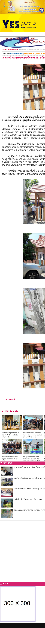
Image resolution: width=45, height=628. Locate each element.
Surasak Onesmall (16, 53)
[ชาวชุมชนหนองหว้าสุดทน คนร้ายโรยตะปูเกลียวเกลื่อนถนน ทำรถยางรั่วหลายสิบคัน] (33, 454)
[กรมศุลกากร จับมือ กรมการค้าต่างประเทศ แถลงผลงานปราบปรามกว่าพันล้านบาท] (33, 430)
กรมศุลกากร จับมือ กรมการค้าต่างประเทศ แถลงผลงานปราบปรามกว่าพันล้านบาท (32, 435)
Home (5, 50)
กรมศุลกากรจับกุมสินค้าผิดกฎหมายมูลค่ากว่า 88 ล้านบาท (10, 459)
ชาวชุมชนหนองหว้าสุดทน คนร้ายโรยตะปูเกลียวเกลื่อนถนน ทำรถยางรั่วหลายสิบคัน (32, 459)
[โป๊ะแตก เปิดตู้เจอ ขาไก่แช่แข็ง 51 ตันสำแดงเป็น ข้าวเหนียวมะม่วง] (12, 430)
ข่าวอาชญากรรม (13, 50)
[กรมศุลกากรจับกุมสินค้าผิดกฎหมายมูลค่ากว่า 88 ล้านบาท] (12, 454)
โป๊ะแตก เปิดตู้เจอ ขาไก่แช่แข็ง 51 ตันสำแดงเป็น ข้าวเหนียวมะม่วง (10, 435)
